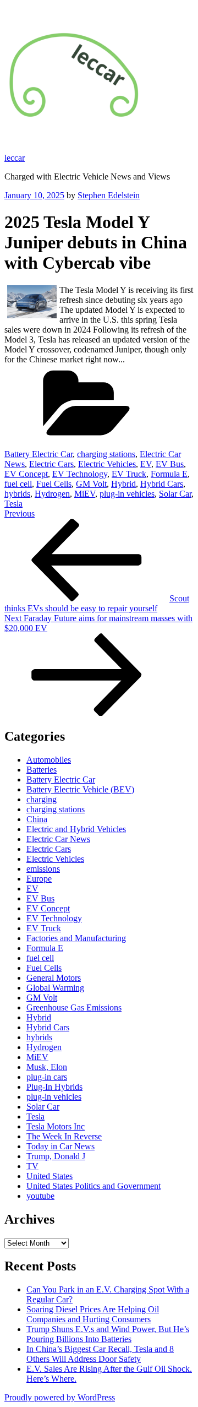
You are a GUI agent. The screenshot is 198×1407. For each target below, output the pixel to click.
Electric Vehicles (107, 464)
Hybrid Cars (161, 483)
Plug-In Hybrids (54, 1086)
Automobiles (48, 759)
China (36, 819)
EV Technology (79, 474)
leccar (14, 157)
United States (49, 1176)
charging (41, 799)
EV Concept (26, 474)
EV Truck (129, 474)
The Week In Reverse (64, 1136)
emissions (43, 868)
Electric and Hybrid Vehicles (76, 829)
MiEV (84, 493)
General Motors (53, 977)
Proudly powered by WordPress (59, 1397)
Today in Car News (60, 1146)
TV (32, 1166)
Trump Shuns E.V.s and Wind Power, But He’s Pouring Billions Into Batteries (107, 1334)
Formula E (169, 474)
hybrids (17, 493)
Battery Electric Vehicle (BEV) (80, 789)
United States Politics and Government (93, 1186)
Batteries (41, 769)
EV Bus (170, 464)
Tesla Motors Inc (55, 1126)
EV (145, 464)
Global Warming (55, 987)
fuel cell (18, 483)
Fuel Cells (54, 483)
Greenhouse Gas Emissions (74, 1007)
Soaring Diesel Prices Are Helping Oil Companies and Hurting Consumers (92, 1314)
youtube (40, 1195)
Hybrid (123, 483)
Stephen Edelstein (109, 195)
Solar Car (175, 493)
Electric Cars (51, 464)
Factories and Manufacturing (76, 938)
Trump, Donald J (55, 1156)
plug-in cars (46, 1077)
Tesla (13, 503)
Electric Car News (58, 839)
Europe (39, 878)
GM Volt (91, 483)
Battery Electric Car (38, 454)
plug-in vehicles (127, 493)
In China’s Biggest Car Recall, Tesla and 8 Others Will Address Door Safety (100, 1353)
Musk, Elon (46, 1067)
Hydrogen (52, 493)
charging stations (106, 454)
